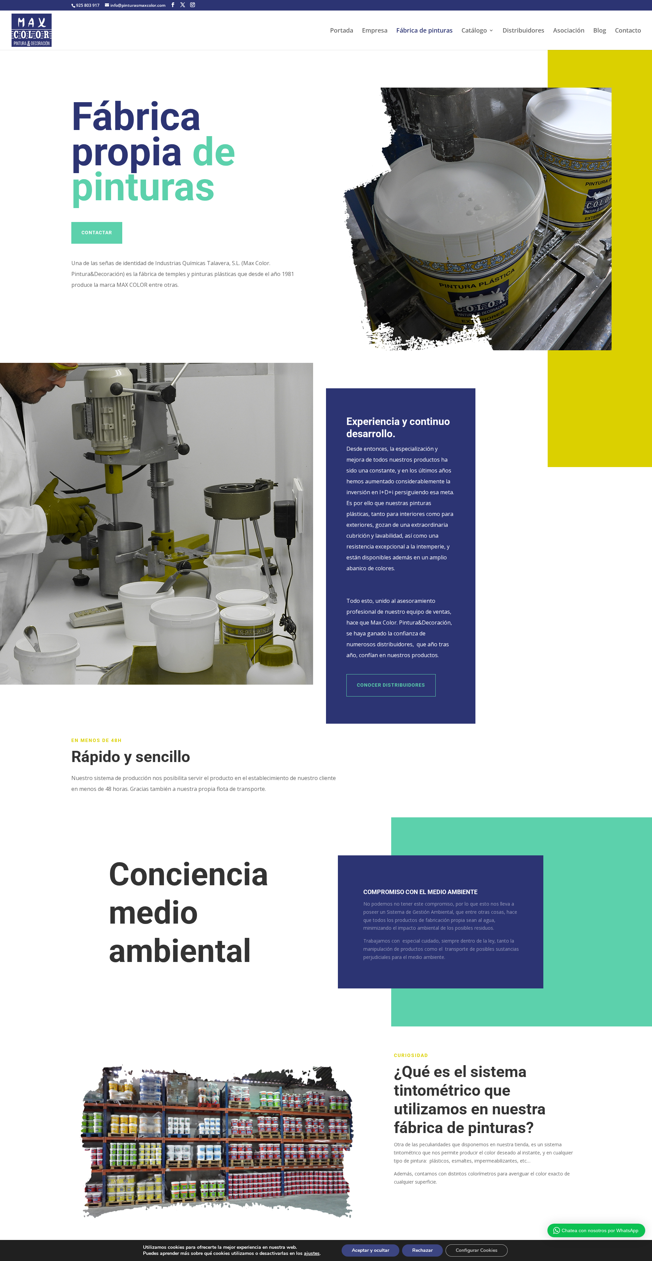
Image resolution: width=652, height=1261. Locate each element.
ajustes (312, 1253)
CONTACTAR (97, 232)
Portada (341, 31)
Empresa (374, 31)
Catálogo (474, 31)
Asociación (568, 31)
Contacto (628, 31)
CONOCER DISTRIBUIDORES (391, 685)
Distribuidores (523, 31)
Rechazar (422, 1250)
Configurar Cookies (476, 1250)
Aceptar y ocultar (370, 1250)
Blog (599, 31)
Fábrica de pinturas (424, 31)
